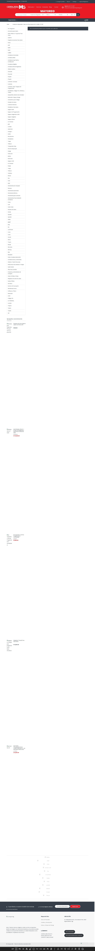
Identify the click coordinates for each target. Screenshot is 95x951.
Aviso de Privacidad (45, 919)
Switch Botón (11, 267)
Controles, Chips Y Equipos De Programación (14, 87)
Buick (9, 50)
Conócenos (45, 7)
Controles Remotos (12, 104)
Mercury (9, 249)
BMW (9, 47)
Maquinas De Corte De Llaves (14, 278)
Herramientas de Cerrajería (14, 185)
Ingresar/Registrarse (84, 1)
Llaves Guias (10, 207)
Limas (9, 202)
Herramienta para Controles (14, 195)
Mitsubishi (10, 254)
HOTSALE (10, 283)
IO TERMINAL (11, 300)
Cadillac (9, 52)
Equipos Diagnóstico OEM (13, 114)
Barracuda (10, 158)
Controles (10, 84)
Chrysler (9, 76)
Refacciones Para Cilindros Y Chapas (16, 264)
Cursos (56, 7)
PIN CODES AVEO (70, 931)
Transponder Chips (12, 146)
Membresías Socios (12, 288)
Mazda (9, 244)
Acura (9, 42)
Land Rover (10, 229)
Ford (9, 180)
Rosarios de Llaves (12, 209)
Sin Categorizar (11, 28)
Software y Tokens (12, 291)
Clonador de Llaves (12, 102)
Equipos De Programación (13, 112)
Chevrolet (10, 71)
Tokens (9, 308)
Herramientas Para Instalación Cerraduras (14, 198)
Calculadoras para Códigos (14, 99)
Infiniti (9, 219)
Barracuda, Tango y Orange (14, 97)
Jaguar (9, 222)
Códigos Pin (10, 298)
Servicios (38, 7)
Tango (9, 141)
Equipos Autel (11, 109)
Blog (50, 7)
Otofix (9, 134)
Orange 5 (10, 131)
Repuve (68, 1)
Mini (9, 252)
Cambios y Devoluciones (46, 922)
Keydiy (9, 166)
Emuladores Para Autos (13, 107)
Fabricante (31, 7)
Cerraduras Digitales (12, 64)
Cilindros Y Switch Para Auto (14, 262)
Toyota (9, 242)
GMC (9, 183)
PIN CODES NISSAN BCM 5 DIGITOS (74, 935)
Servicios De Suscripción (13, 286)
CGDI (9, 296)
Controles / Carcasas (12, 81)
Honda (9, 212)
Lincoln (9, 237)
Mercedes (10, 247)
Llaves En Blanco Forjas (13, 276)
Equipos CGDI (11, 161)
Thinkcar (10, 143)
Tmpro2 (9, 305)
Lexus (9, 232)
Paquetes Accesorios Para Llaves (15, 40)
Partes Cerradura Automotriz (14, 257)
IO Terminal (10, 121)
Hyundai (9, 214)
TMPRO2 (10, 173)
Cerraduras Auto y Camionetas (14, 259)
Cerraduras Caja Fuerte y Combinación (13, 60)
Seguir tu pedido (61, 1)
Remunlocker (11, 136)
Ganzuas (10, 188)
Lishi (9, 204)
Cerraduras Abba (11, 57)
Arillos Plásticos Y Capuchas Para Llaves (15, 34)
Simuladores (10, 139)
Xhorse (9, 175)
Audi (9, 45)
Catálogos (74, 1)
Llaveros (10, 37)
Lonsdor (10, 126)
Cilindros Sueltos (11, 69)
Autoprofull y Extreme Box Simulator (16, 95)
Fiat (8, 178)
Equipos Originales (12, 117)
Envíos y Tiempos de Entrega (47, 925)
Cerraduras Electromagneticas (14, 66)
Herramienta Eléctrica (12, 193)
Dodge (9, 151)
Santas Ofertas (11, 281)
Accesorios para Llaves (13, 31)
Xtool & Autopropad (12, 148)
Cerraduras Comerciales (13, 55)
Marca (9, 239)
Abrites (9, 156)
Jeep (9, 224)
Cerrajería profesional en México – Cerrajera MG (17, 1)
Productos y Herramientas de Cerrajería (14, 272)
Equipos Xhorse (11, 119)
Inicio (8, 24)
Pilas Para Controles (12, 269)
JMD (9, 124)
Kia (8, 227)
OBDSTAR (10, 129)
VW (8, 313)
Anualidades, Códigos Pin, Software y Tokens (16, 91)
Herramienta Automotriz (13, 190)
